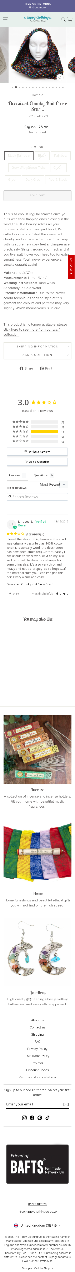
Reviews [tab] (14, 475)
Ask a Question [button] (39, 462)
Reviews (37, 1063)
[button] (58, 593)
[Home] (37, 853)
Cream (59, 168)
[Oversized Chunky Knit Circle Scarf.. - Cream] (26, 687)
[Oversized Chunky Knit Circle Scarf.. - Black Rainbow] (6, 687)
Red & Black (58, 180)
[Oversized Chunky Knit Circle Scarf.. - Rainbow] (16, 687)
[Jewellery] (37, 952)
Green (13, 180)
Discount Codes (37, 1070)
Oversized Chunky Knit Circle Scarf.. (30, 584)
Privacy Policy (37, 1049)
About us (37, 1020)
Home (36, 95)
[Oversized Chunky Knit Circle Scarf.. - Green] (11, 691)
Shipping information (37, 346)
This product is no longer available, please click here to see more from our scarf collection (35, 330)
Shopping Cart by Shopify (37, 1268)
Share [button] (16, 593)
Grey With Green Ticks (29, 168)
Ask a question (37, 354)
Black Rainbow (19, 156)
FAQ (37, 1041)
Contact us (37, 1027)
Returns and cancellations (37, 1077)
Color (37, 147)
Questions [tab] (41, 475)
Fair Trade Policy (37, 1056)
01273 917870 (37, 1204)
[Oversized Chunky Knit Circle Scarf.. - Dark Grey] (16, 691)
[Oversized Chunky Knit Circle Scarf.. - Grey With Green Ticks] (21, 687)
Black (42, 156)
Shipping (37, 1034)
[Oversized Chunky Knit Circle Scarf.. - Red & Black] (21, 691)
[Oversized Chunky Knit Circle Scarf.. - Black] (11, 687)
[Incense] (37, 749)
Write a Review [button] (39, 451)
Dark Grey (32, 180)
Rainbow (60, 156)
